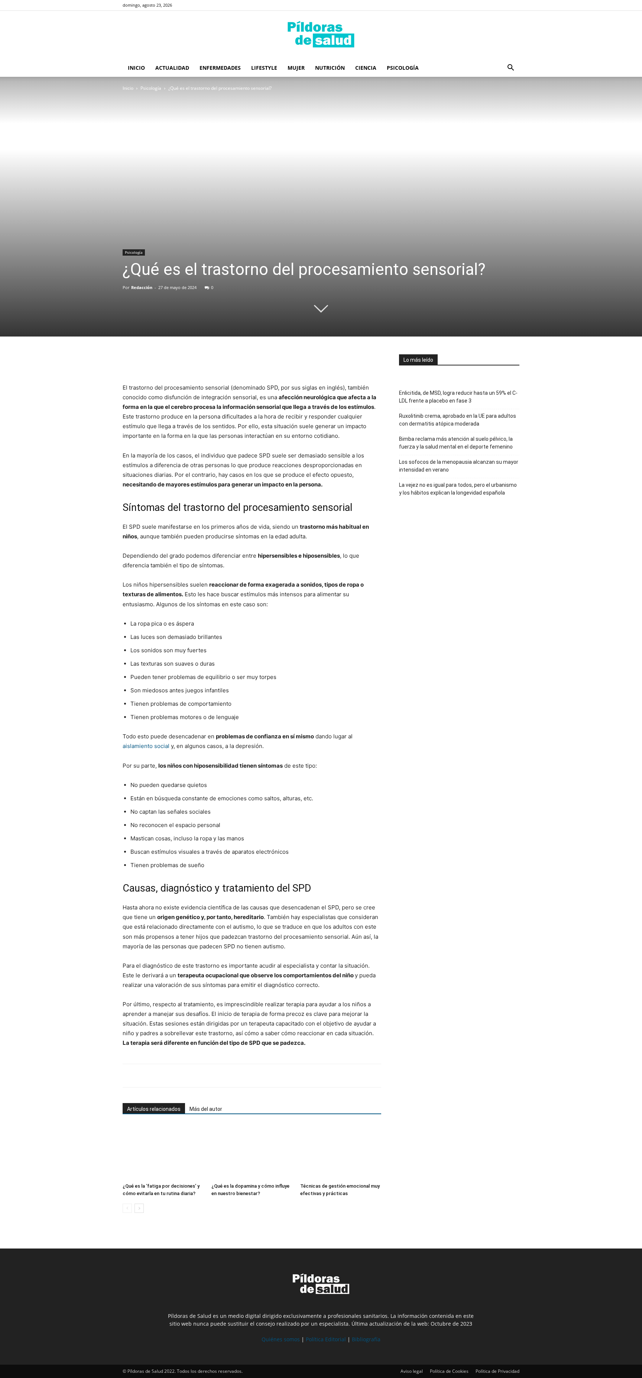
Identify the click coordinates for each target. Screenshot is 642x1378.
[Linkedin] (181, 361)
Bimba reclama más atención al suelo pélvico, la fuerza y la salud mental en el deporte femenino (456, 443)
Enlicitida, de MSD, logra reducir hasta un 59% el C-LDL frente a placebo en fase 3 (458, 397)
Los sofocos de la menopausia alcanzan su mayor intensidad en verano (458, 466)
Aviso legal (412, 1371)
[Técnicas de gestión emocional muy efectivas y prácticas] (340, 1152)
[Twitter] (147, 361)
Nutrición (330, 67)
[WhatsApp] (164, 361)
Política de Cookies (449, 1371)
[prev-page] (127, 1208)
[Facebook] (130, 361)
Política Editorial (326, 1339)
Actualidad (172, 67)
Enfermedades (220, 67)
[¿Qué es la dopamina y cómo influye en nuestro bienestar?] (251, 1152)
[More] (199, 361)
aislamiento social (147, 745)
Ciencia (365, 67)
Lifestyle (264, 67)
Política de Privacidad (497, 1371)
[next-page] (139, 1208)
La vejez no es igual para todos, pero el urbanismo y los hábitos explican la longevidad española (458, 489)
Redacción (141, 287)
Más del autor (205, 1109)
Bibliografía (366, 1339)
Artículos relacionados (154, 1109)
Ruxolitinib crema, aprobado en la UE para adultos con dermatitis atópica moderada (457, 420)
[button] (510, 68)
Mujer (296, 67)
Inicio (136, 67)
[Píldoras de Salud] (321, 35)
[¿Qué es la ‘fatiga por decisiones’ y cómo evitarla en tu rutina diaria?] (163, 1152)
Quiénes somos (281, 1339)
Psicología (403, 67)
